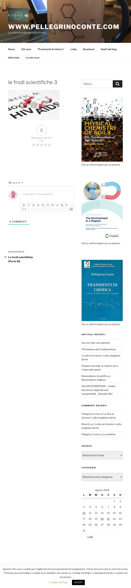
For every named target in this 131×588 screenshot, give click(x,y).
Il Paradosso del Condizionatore (99, 349)
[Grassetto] (23, 205)
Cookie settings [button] (58, 582)
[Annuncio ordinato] (43, 205)
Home (11, 49)
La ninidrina (109, 434)
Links (74, 49)
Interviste (13, 57)
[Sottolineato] (33, 205)
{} (66, 205)
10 (84, 512)
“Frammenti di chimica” (50, 49)
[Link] (62, 205)
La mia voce (32, 57)
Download (88, 49)
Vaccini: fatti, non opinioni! (96, 342)
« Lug (90, 536)
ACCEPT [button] (78, 582)
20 (102, 518)
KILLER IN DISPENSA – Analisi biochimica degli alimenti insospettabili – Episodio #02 (98, 390)
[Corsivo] (28, 205)
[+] (24, 209)
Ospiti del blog (109, 49)
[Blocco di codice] (57, 205)
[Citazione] (52, 205)
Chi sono (26, 49)
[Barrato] (38, 205)
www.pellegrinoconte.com (64, 27)
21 (108, 518)
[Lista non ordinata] (47, 205)
